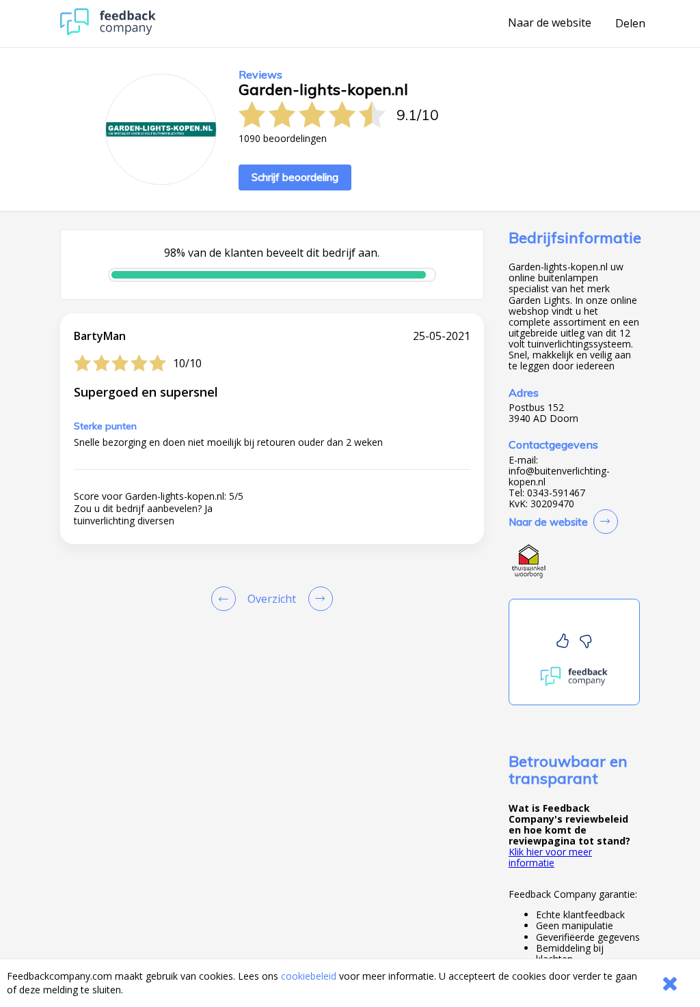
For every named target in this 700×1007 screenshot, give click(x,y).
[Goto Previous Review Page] (226, 598)
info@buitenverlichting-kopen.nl (559, 476)
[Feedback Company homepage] (108, 32)
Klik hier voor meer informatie (550, 857)
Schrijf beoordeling (295, 177)
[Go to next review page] (318, 598)
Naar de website (549, 23)
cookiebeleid (308, 975)
